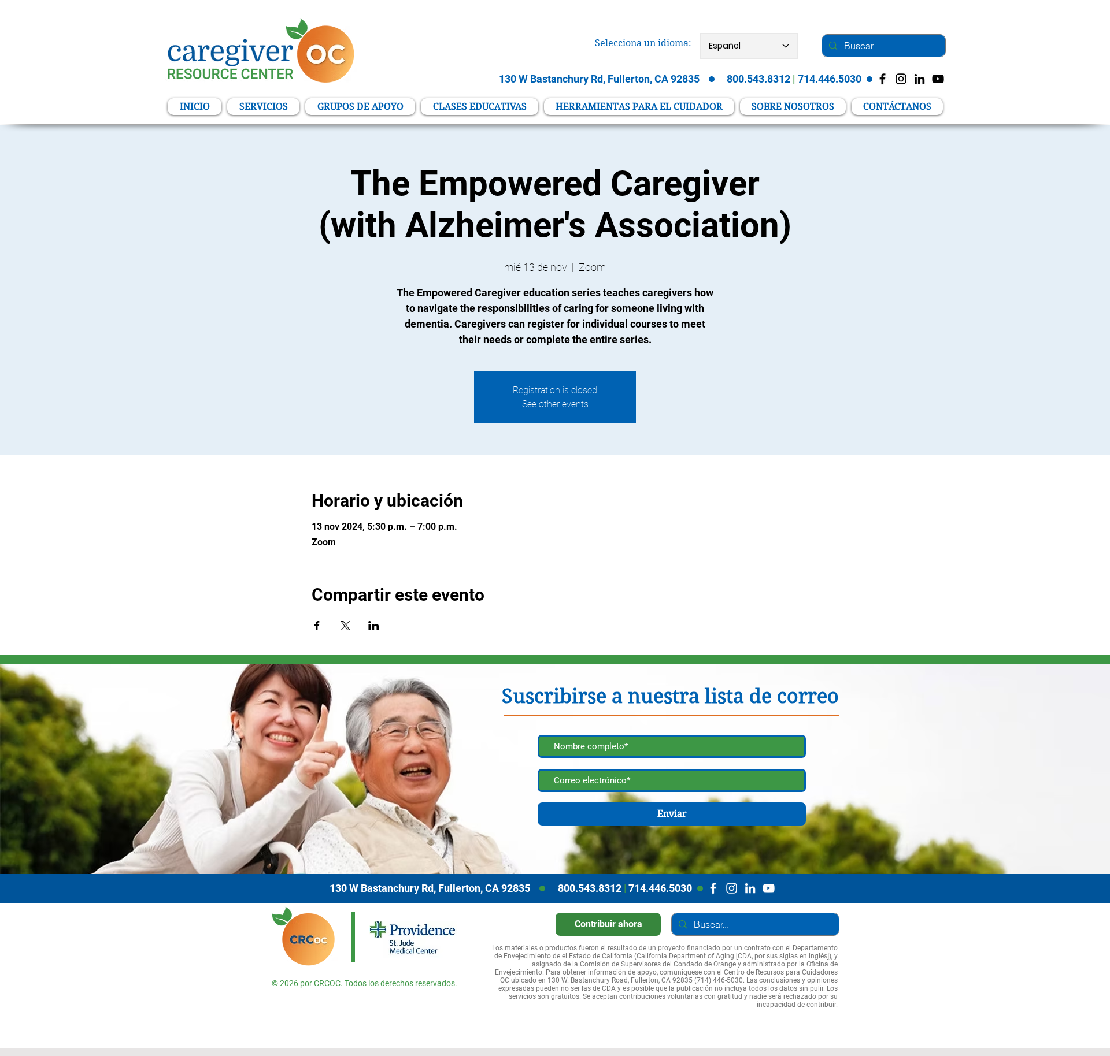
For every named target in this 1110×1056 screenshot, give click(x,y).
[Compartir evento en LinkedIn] (373, 625)
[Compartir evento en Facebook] (317, 625)
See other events (555, 404)
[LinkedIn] (919, 79)
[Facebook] (713, 888)
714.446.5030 (660, 888)
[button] (639, 106)
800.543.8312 (589, 888)
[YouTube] (938, 79)
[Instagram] (731, 888)
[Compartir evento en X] (345, 625)
